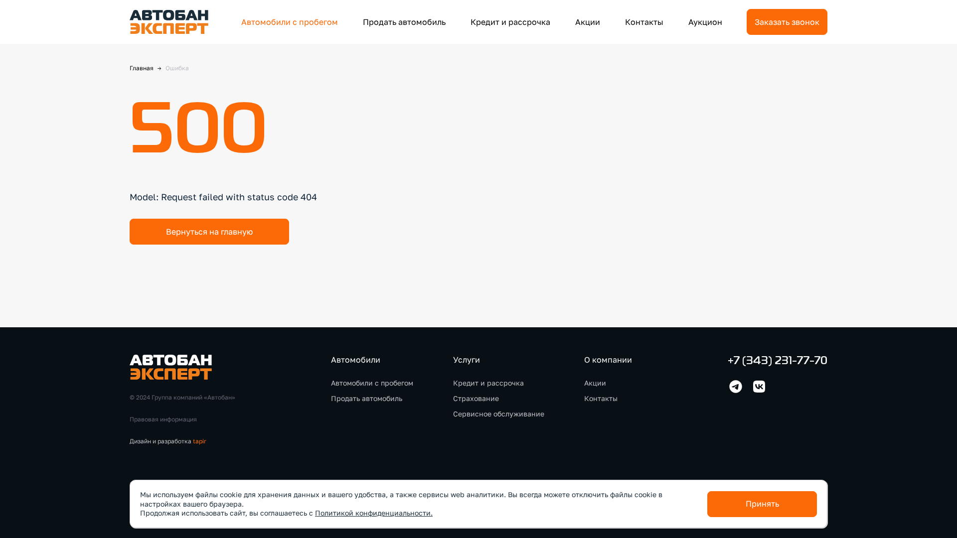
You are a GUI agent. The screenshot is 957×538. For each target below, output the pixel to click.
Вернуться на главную (209, 232)
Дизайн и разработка (168, 441)
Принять (762, 504)
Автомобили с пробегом (289, 22)
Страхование (476, 398)
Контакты (644, 22)
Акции (587, 22)
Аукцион (705, 22)
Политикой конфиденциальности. (374, 513)
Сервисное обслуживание (498, 413)
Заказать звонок (787, 22)
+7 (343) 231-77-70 (777, 361)
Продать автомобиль (404, 22)
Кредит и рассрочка (510, 22)
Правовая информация (163, 419)
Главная (142, 68)
